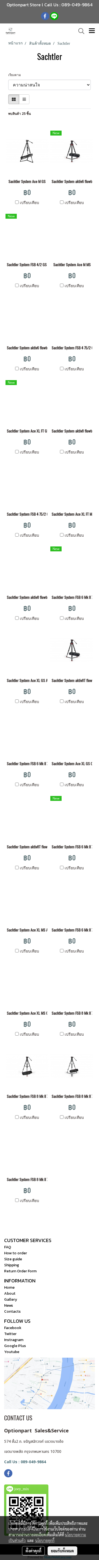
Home (9, 1287)
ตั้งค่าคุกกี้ (33, 1550)
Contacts (12, 1311)
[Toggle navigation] (92, 31)
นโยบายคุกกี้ (44, 1540)
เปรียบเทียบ (29, 202)
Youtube (11, 1352)
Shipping (11, 1265)
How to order (15, 1253)
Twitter (10, 1334)
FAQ (7, 1247)
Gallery (10, 1299)
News (8, 1305)
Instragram (13, 1340)
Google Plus (15, 1346)
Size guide (13, 1259)
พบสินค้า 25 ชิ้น (19, 113)
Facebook (12, 1328)
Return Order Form (20, 1271)
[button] (79, 31)
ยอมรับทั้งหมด (62, 1550)
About (9, 1293)
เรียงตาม (15, 75)
